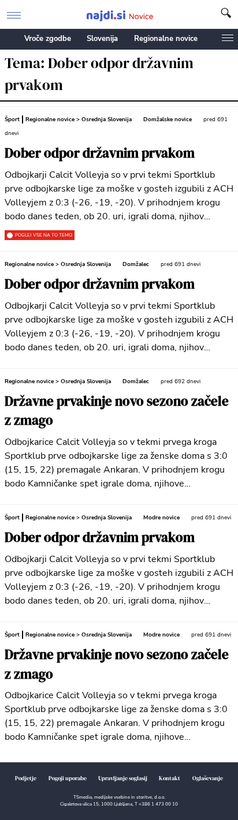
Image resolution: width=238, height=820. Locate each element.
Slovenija (102, 38)
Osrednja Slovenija (106, 119)
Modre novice (161, 518)
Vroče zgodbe (47, 38)
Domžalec (135, 264)
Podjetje (25, 778)
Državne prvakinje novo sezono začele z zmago (117, 411)
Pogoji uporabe (68, 778)
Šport (12, 119)
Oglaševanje (207, 778)
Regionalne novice (166, 38)
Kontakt (169, 778)
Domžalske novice (167, 119)
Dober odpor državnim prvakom (100, 153)
